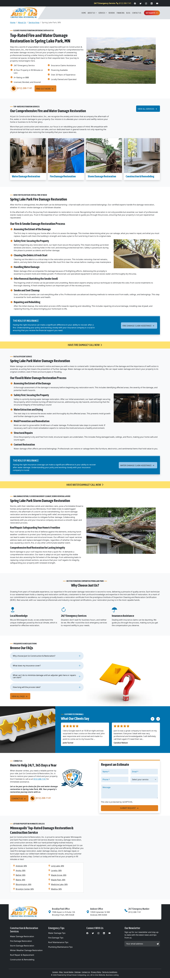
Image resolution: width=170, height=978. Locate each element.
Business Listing (112, 975)
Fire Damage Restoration (63, 176)
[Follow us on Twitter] (140, 3)
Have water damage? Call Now (83, 484)
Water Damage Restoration (26, 176)
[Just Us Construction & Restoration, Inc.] (24, 12)
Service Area (34, 22)
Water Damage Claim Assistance (136, 465)
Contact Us (136, 13)
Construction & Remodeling (140, 176)
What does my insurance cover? (27, 665)
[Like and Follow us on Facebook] (135, 3)
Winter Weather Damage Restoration (26, 950)
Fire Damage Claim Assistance (137, 325)
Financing (120, 13)
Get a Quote (150, 13)
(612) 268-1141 (112, 3)
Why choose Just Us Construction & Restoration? (34, 656)
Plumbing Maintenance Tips (60, 947)
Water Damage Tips (56, 933)
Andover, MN (21, 866)
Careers (55, 972)
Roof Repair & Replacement (22, 955)
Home (84, 13)
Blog (128, 13)
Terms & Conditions (109, 972)
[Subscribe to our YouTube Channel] (157, 3)
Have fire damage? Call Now (84, 344)
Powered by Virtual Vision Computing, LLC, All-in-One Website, (81, 975)
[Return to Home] (27, 912)
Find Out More (43, 88)
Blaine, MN (20, 879)
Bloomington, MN (23, 884)
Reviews (112, 13)
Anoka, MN (20, 870)
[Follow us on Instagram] (146, 3)
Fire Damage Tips (55, 937)
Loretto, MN (56, 870)
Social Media (68, 972)
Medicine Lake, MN (59, 884)
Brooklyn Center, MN (25, 889)
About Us (91, 13)
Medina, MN (56, 889)
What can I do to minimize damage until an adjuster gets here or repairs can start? (44, 676)
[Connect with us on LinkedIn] (151, 3)
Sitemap (77, 972)
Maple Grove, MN (58, 875)
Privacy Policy (96, 972)
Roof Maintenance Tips (58, 942)
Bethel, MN (20, 875)
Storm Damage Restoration (102, 176)
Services (101, 13)
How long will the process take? (26, 687)
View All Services (146, 109)
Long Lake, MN (57, 866)
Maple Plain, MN (58, 879)
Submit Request (128, 808)
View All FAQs (18, 696)
